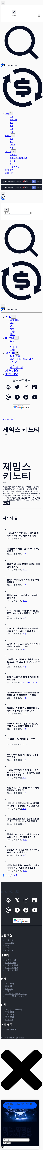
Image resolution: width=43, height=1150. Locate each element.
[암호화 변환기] (21, 301)
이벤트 (8, 991)
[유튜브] (34, 399)
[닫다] (2, 1147)
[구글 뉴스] (21, 409)
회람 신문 (9, 173)
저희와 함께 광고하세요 (16, 996)
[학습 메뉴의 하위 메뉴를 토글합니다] (13, 135)
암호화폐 (13, 120)
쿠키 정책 (9, 1014)
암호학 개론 (10, 963)
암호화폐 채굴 (11, 968)
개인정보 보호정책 (13, 1009)
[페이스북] (26, 399)
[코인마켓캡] (8, 399)
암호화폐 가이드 (30, 682)
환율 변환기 (10, 1029)
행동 (11, 139)
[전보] (17, 399)
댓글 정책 (9, 1017)
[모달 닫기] (14, 12)
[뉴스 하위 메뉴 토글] (11, 113)
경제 (11, 126)
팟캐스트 (9, 950)
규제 (11, 132)
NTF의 (12, 145)
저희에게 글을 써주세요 (16, 994)
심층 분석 (13, 155)
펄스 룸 (8, 152)
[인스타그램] (26, 389)
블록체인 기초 (11, 960)
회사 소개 (9, 983)
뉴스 (25, 538)
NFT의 (13, 346)
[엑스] (17, 389)
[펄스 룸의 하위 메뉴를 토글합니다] (13, 151)
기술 (11, 123)
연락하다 (9, 989)
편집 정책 (9, 1012)
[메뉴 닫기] (3, 306)
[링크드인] (34, 389)
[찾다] (39, 15)
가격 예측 (9, 170)
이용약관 (9, 1020)
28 (14, 875)
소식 (7, 114)
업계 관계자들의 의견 (18, 158)
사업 (11, 117)
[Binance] (8, 389)
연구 (11, 164)
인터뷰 (12, 161)
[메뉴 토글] (3, 3)
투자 (11, 142)
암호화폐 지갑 (11, 970)
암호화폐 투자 (11, 965)
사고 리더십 (14, 167)
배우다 (8, 136)
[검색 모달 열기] (21, 62)
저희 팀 (8, 986)
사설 (11, 129)
